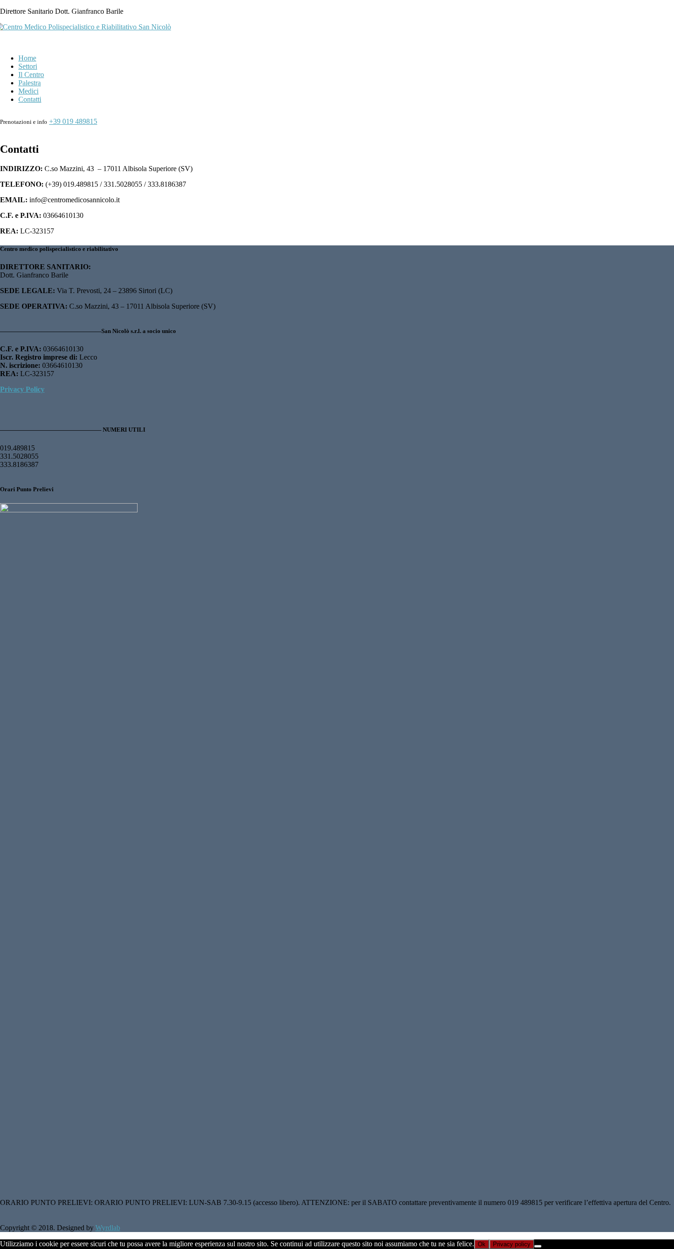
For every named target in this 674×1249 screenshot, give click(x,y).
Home (27, 58)
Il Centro (31, 74)
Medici (28, 91)
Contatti (29, 99)
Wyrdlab (107, 1228)
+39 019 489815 (73, 121)
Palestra (29, 83)
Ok (482, 1244)
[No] (537, 1246)
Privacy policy (511, 1244)
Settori (27, 66)
